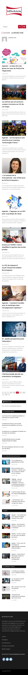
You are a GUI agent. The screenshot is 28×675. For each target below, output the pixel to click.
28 (23, 392)
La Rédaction (12, 37)
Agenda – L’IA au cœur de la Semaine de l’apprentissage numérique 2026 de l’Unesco (19, 545)
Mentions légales (6, 649)
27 (20, 392)
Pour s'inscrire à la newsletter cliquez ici (11, 406)
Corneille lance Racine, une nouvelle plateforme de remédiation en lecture (12, 424)
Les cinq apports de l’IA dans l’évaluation (18, 579)
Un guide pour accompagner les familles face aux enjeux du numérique (14, 432)
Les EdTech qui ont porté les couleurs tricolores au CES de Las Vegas (13, 104)
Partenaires (5, 639)
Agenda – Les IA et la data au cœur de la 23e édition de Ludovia (18, 535)
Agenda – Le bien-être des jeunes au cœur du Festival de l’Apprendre (13, 68)
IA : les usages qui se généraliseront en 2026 (18, 461)
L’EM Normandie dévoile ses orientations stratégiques (12, 375)
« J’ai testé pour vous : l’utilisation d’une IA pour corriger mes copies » (18, 501)
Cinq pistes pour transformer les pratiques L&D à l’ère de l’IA (18, 596)
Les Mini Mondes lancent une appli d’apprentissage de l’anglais (11, 440)
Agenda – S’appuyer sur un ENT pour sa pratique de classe (13, 212)
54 (6, 394)
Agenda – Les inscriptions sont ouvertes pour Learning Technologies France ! (13, 140)
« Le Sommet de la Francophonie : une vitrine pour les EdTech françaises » (13, 178)
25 (14, 392)
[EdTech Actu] (14, 10)
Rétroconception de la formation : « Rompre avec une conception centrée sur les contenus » (19, 471)
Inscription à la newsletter (8, 645)
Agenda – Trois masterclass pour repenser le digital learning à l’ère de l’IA (19, 516)
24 (11, 392)
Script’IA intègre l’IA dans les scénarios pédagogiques (19, 493)
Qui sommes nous (6, 642)
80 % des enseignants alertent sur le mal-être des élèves (13, 447)
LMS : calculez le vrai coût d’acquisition (18, 587)
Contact (4, 636)
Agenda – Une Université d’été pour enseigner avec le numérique (18, 526)
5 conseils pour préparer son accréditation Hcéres (18, 572)
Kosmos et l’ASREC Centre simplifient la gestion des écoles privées (14, 247)
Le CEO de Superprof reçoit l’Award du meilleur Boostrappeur (12, 268)
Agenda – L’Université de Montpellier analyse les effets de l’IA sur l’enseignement (18, 556)
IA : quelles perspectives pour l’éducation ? (13, 340)
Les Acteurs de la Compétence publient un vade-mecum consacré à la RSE (13, 416)
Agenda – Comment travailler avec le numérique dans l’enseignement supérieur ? (13, 305)
